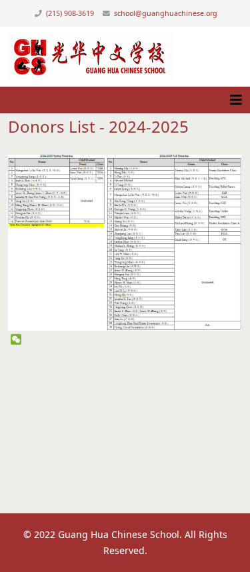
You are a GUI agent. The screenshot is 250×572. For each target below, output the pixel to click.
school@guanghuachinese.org (165, 13)
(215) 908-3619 (70, 13)
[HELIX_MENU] (236, 100)
